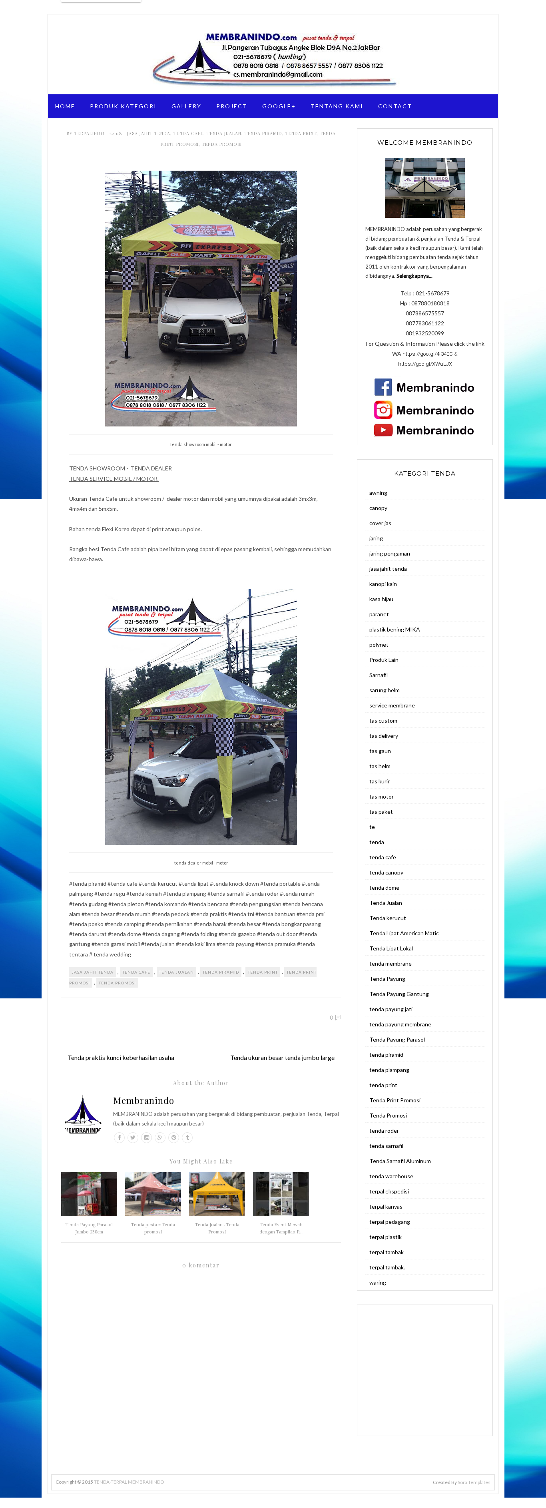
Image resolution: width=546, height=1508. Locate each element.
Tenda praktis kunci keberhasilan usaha (121, 1057)
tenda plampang (389, 1069)
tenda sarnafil (386, 1145)
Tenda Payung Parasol (397, 1039)
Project (231, 106)
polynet (379, 644)
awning (378, 492)
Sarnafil (378, 674)
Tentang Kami (337, 106)
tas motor (381, 796)
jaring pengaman (389, 553)
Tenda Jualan (224, 133)
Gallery (186, 106)
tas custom (383, 720)
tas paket (381, 811)
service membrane (392, 705)
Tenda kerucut (387, 917)
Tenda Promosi (222, 144)
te (372, 826)
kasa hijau (381, 599)
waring (377, 1282)
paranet (379, 614)
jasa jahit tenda (148, 133)
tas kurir (379, 781)
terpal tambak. (387, 1267)
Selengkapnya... (414, 276)
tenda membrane (390, 963)
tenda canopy (386, 872)
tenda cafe (188, 133)
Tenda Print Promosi (394, 1100)
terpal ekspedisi (389, 1191)
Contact (395, 106)
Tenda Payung (387, 978)
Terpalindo (90, 133)
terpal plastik (385, 1236)
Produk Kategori (123, 106)
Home (65, 106)
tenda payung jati (390, 1009)
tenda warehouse (391, 1176)
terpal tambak (386, 1252)
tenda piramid (263, 133)
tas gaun (380, 750)
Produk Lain (384, 659)
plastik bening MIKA (394, 629)
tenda (376, 842)
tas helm (380, 766)
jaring (376, 538)
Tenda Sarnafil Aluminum (400, 1160)
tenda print (301, 133)
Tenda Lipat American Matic (404, 933)
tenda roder (384, 1130)
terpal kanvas (386, 1206)
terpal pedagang (389, 1221)
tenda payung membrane (400, 1024)
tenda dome (384, 887)
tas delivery (383, 735)
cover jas (380, 523)
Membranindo (143, 1100)
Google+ (279, 106)
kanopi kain (383, 583)
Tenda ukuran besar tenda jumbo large (282, 1057)
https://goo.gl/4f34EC (428, 354)
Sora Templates (474, 1482)
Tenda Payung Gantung (399, 993)
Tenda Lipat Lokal (391, 948)
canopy (378, 507)
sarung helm (384, 690)
